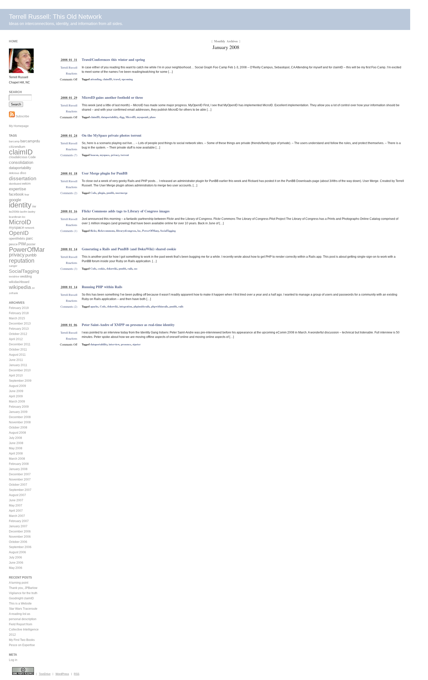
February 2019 (19, 308)
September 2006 (20, 547)
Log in (13, 660)
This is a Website (20, 603)
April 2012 (16, 339)
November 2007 (20, 479)
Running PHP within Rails (102, 286)
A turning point (18, 582)
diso (23, 173)
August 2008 (17, 432)
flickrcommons (106, 231)
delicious (14, 173)
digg (121, 117)
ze (33, 287)
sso (135, 269)
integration (125, 306)
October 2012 (18, 334)
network (29, 227)
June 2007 (16, 500)
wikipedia (20, 287)
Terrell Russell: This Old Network (55, 16)
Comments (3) (68, 269)
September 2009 (20, 380)
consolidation (21, 162)
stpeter (137, 344)
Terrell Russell (68, 67)
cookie (101, 269)
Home (13, 41)
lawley (31, 211)
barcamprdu (30, 141)
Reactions (71, 73)
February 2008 (19, 464)
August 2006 (17, 552)
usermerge (121, 193)
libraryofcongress (126, 231)
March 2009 (17, 401)
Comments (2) (68, 193)
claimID (107, 79)
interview (114, 344)
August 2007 (17, 495)
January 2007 (18, 526)
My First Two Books (22, 640)
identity (20, 205)
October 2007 (18, 484)
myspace (104, 155)
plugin (101, 193)
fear (27, 194)
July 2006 (15, 557)
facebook (16, 194)
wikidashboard (19, 282)
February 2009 (19, 406)
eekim (26, 183)
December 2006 (20, 531)
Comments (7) (68, 155)
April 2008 (16, 453)
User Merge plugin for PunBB (105, 173)
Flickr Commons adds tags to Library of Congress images (126, 211)
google (15, 200)
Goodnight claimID (21, 598)
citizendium (17, 147)
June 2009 (16, 391)
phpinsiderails (142, 306)
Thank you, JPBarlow (23, 588)
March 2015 (17, 318)
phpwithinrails (159, 306)
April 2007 (16, 510)
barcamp (14, 141)
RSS (76, 673)
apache (94, 306)
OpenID (19, 233)
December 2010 (20, 370)
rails (130, 269)
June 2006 (16, 562)
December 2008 (20, 417)
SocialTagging (168, 231)
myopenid (142, 117)
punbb (110, 193)
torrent (125, 155)
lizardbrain (15, 216)
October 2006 (18, 542)
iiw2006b (14, 211)
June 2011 (16, 360)
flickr (93, 231)
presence (126, 344)
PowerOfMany (150, 231)
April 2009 (16, 396)
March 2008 (17, 458)
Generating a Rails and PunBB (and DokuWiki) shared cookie (129, 249)
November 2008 (20, 422)
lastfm (23, 211)
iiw (34, 206)
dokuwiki (112, 269)
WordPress (62, 673)
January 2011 (18, 365)
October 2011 (18, 349)
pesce (13, 244)
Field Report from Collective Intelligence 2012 (24, 629)
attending (95, 79)
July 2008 (15, 438)
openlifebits (17, 238)
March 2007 (17, 516)
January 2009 (18, 412)
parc (29, 238)
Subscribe (22, 116)
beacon (94, 155)
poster (31, 244)
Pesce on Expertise (22, 645)
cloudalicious (18, 157)
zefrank (13, 293)
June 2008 (16, 443)
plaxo (153, 117)
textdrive (14, 276)
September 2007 (20, 490)
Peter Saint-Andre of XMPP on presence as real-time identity (128, 324)
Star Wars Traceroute (23, 608)
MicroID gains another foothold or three (112, 97)
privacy (115, 155)
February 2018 (19, 313)
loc (139, 231)
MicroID (130, 117)
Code (93, 193)
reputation (21, 260)
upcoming (127, 79)
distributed (15, 183)
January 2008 (18, 469)
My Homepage (19, 126)
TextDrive (45, 673)
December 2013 (20, 323)
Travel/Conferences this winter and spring (113, 59)
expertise (17, 189)
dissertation (22, 178)
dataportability (109, 117)
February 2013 (19, 328)
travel (116, 79)
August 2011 (17, 354)
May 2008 (15, 448)
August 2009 (17, 386)
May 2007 (15, 505)
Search (15, 92)
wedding (26, 276)
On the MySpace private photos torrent (111, 135)
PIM (22, 244)
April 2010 (16, 375)
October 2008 (18, 427)
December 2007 (20, 474)
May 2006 (15, 568)
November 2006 (20, 536)
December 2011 (19, 344)
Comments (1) (68, 231)
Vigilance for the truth (23, 593)
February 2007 (19, 521)
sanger (13, 265)
